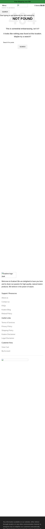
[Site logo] (22, 5)
